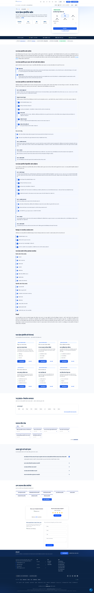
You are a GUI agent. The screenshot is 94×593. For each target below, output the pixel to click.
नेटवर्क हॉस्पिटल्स (60, 561)
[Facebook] (68, 576)
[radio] (57, 16)
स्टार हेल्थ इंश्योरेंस (23, 5)
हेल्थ (41, 1)
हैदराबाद (41, 409)
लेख (53, 1)
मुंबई (23, 409)
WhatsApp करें (19, 566)
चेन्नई (31, 409)
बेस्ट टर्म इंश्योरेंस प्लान (61, 569)
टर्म (47, 1)
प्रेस (17, 582)
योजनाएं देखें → (65, 28)
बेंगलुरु (27, 409)
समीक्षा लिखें (48, 582)
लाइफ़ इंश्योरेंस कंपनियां (61, 567)
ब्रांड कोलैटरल (27, 582)
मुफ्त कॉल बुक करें (75, 1)
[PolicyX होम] (20, 2)
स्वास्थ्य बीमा (18, 5)
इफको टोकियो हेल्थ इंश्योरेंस (59, 492)
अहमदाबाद (49, 409)
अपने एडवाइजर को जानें (65, 582)
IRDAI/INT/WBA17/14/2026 (51, 588)
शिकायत (70, 582)
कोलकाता (36, 409)
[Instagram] (73, 576)
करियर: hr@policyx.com (21, 567)
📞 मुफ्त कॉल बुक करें (21, 361)
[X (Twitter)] (70, 576)
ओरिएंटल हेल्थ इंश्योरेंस (47, 495)
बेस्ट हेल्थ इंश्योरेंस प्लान (61, 562)
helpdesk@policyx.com (21, 562)
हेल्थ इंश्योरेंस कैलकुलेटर (61, 566)
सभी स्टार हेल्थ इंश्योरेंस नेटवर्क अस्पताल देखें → (70, 411)
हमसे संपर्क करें (32, 582)
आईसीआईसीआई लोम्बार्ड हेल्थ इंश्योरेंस (34, 492)
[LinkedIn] (77, 576)
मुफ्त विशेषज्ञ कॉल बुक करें (66, 30)
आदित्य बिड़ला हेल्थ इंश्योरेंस (47, 492)
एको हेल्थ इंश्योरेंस (72, 492)
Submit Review (57, 515)
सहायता (56, 1)
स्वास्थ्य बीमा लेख (76, 439)
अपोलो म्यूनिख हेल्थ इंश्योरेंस (21, 492)
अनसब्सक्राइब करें (53, 582)
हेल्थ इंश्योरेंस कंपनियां (61, 564)
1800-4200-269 (19, 564)
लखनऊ (59, 409)
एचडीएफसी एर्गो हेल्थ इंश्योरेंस (22, 495)
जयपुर (54, 409)
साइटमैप (36, 582)
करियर (23, 582)
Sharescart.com (58, 582)
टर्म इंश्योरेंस (49, 562)
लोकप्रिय (22, 426)
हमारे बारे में (20, 582)
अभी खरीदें (68, 1)
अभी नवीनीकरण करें (74, 582)
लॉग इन (64, 1)
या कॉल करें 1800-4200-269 (73, 553)
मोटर (50, 1)
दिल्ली (19, 409)
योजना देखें (30, 361)
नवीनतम (18, 426)
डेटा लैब (45, 582)
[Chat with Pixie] (91, 590)
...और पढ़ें (22, 17)
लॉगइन (47, 584)
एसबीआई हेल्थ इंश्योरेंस (34, 495)
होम (16, 5)
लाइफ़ (44, 1)
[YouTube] (75, 576)
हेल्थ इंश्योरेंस (49, 561)
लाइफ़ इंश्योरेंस (49, 564)
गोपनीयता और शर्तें (40, 582)
